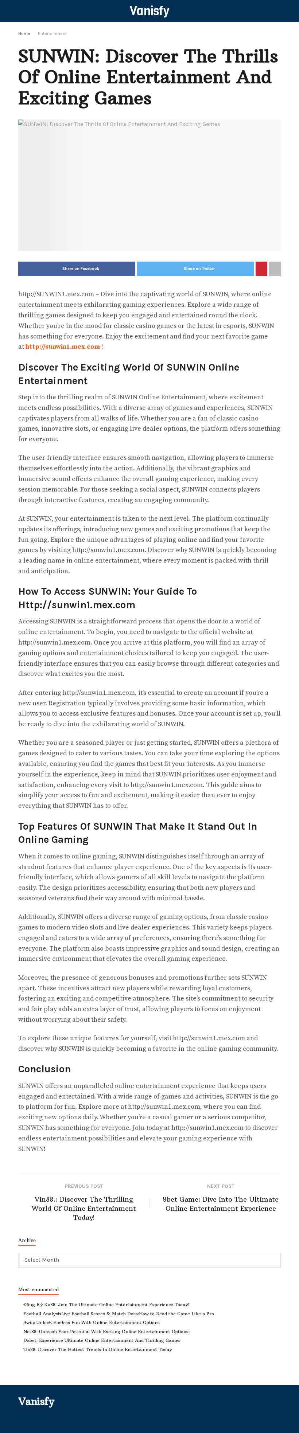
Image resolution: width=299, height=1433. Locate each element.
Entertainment (52, 33)
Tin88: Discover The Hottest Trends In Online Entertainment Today (97, 1349)
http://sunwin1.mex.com (63, 346)
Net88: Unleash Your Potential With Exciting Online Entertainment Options (106, 1331)
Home (24, 33)
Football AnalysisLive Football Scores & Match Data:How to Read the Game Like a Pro (118, 1313)
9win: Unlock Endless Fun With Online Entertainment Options (91, 1322)
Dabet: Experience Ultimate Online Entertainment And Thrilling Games (101, 1340)
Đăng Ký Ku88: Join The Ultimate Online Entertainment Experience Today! (106, 1304)
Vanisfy (149, 11)
